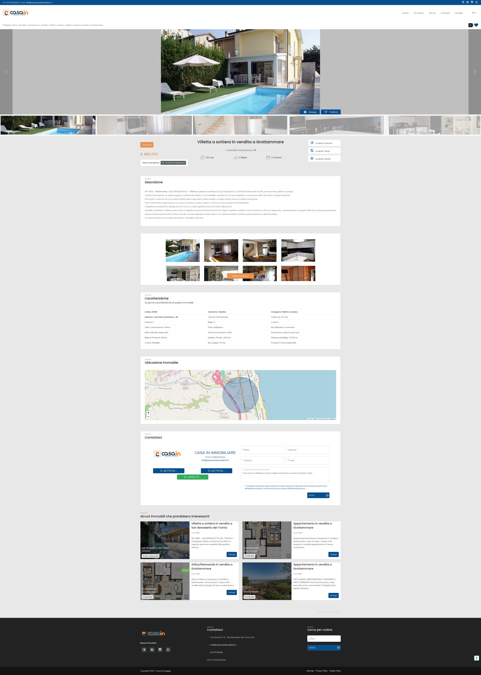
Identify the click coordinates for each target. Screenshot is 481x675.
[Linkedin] (467, 2)
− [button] (148, 416)
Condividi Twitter (322, 151)
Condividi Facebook (323, 143)
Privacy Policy (322, 671)
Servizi (432, 13)
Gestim (168, 671)
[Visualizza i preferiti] (476, 25)
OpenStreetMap (323, 419)
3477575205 (216, 652)
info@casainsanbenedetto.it (215, 460)
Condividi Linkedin (323, 159)
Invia (311, 495)
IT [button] (473, 13)
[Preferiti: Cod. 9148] (288, 555)
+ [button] (148, 412)
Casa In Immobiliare (215, 452)
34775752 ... (170, 470)
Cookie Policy (335, 671)
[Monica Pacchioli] (16, 12)
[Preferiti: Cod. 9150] (186, 596)
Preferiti (335, 112)
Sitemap (310, 671)
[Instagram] (472, 2)
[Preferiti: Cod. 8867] (186, 555)
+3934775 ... (194, 477)
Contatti (459, 13)
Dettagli (231, 554)
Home (405, 13)
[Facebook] (463, 2)
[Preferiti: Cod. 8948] (288, 596)
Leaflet (310, 419)
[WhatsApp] (476, 2)
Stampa (314, 112)
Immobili (445, 13)
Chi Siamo (419, 13)
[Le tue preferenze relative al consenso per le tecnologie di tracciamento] (476, 658)
